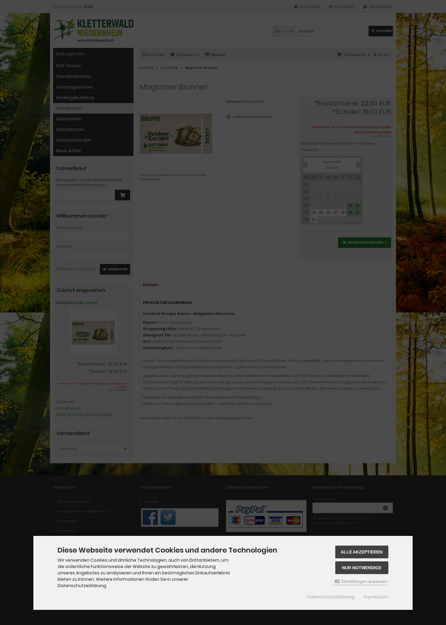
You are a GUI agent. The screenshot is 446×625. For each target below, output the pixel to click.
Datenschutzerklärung (331, 597)
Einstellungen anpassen (363, 581)
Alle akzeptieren (362, 552)
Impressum (375, 597)
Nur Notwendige (361, 567)
